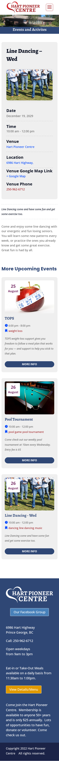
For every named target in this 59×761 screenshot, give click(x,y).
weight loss (15, 331)
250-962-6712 (15, 189)
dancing (13, 528)
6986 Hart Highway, (19, 163)
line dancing (26, 528)
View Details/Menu (23, 689)
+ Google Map (16, 176)
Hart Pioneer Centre (20, 147)
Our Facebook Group (29, 612)
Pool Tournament (19, 419)
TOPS (9, 318)
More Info (29, 364)
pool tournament (33, 432)
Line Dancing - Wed (21, 515)
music (38, 528)
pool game (15, 432)
